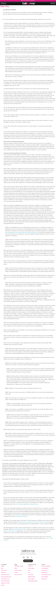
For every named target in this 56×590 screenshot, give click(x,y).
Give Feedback (31, 568)
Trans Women (4, 570)
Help (29, 570)
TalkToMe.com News (19, 566)
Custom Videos (31, 578)
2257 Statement (44, 576)
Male (2, 568)
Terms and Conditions (19, 504)
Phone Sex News (18, 574)
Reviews (3, 585)
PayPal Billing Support (32, 580)
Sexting (16, 572)
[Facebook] (24, 557)
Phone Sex (3, 572)
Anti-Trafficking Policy (46, 574)
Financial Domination (5, 580)
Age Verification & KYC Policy (20, 516)
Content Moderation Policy (32, 504)
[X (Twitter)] (32, 557)
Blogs (16, 568)
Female (2, 566)
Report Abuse (44, 578)
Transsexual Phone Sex (6, 576)
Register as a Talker (5, 583)
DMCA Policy (44, 572)
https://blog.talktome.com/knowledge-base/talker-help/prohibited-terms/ (21, 232)
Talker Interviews (18, 570)
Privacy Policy (44, 570)
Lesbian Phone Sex (5, 578)
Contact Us (30, 566)
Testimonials (30, 574)
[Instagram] (28, 557)
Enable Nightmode (28, 560)
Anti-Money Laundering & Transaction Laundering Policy (33, 522)
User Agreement (44, 568)
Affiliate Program (31, 576)
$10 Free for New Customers (28, 0)
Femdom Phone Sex (5, 574)
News (29, 572)
